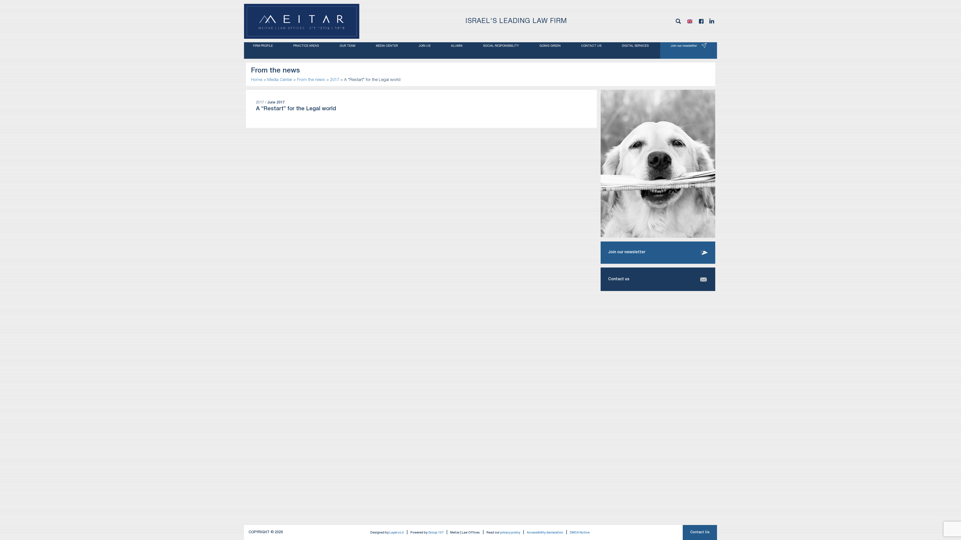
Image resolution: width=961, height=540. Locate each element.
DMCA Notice (580, 532)
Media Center (387, 45)
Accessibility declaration (545, 532)
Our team (347, 45)
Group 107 (435, 532)
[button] (690, 21)
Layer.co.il (396, 532)
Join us (424, 45)
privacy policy (510, 532)
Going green (550, 45)
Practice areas (306, 45)
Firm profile (263, 45)
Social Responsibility (501, 45)
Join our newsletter (683, 45)
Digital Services (635, 45)
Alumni (456, 45)
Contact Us (699, 532)
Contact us (591, 45)
